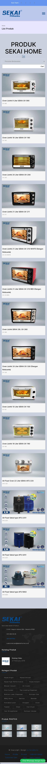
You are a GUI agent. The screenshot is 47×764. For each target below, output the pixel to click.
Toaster (7, 707)
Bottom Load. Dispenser (13, 694)
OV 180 (4, 140)
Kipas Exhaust (25, 677)
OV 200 (4, 177)
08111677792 (11, 639)
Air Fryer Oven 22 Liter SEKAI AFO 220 (18, 481)
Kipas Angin (9, 677)
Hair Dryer (31, 707)
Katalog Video (17, 658)
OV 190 (4, 446)
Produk (24, 754)
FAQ (25, 757)
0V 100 (4, 409)
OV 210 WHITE (6, 255)
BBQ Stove (8, 698)
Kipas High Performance (13, 682)
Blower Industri (10, 686)
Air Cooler (26, 686)
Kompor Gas (34, 694)
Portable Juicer (10, 703)
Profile (15, 754)
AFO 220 (4, 483)
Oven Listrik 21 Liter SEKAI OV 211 (16, 212)
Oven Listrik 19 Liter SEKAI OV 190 (16, 444)
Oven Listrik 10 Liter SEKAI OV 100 (16, 407)
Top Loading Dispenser (28, 690)
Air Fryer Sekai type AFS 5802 (14, 592)
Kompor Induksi (30, 711)
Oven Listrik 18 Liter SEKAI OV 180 (16, 138)
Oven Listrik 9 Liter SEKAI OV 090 (15, 101)
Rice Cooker (8, 690)
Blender (34, 698)
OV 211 (4, 214)
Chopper (25, 703)
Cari (42, 66)
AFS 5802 (5, 594)
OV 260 (4, 332)
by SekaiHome (32, 750)
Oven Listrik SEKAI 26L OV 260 (14, 329)
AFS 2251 (5, 520)
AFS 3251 (5, 557)
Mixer (18, 707)
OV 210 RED (5, 295)
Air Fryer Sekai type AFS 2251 (14, 518)
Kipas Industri (34, 682)
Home (3, 25)
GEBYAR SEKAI (36, 754)
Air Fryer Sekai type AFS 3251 (14, 555)
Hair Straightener (11, 711)
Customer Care (11, 757)
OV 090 (4, 103)
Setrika (21, 698)
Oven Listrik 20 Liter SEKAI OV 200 (16, 175)
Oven (37, 703)
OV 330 (4, 372)
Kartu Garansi (35, 757)
